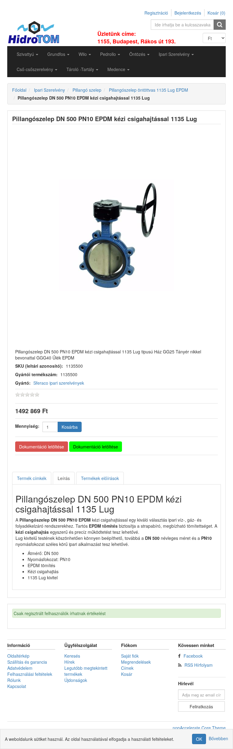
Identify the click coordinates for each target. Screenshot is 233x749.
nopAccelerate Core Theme (199, 728)
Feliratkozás (201, 706)
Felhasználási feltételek (29, 674)
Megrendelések (136, 662)
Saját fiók (130, 656)
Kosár (126, 674)
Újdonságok (75, 680)
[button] (27, 54)
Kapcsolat (16, 686)
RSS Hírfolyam (198, 665)
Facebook (193, 656)
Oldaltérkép (18, 656)
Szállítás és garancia (27, 662)
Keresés (72, 656)
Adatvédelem (19, 668)
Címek (127, 668)
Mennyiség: (27, 426)
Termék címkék (31, 478)
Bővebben (218, 738)
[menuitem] (27, 54)
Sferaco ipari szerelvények (58, 383)
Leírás (64, 478)
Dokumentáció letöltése (41, 447)
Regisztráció (156, 13)
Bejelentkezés (187, 13)
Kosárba (70, 427)
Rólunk (14, 680)
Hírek (69, 662)
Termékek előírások (100, 478)
